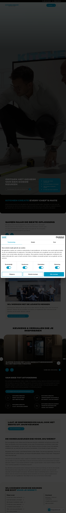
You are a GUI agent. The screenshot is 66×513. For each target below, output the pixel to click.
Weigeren (12, 274)
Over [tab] (54, 242)
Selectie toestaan (33, 274)
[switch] (25, 267)
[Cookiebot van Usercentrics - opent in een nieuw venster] (57, 237)
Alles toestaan (54, 274)
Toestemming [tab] (11, 242)
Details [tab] (33, 242)
